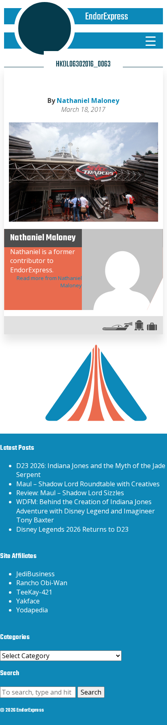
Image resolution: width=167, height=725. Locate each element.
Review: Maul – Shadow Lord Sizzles (70, 492)
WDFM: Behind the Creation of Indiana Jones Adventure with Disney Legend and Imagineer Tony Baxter (85, 510)
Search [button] (91, 692)
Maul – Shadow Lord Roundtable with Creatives (88, 483)
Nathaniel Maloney (88, 100)
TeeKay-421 (34, 592)
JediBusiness (35, 573)
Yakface (28, 601)
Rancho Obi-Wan (41, 582)
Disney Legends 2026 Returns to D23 (72, 529)
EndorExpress (106, 17)
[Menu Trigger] (150, 40)
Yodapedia (32, 609)
